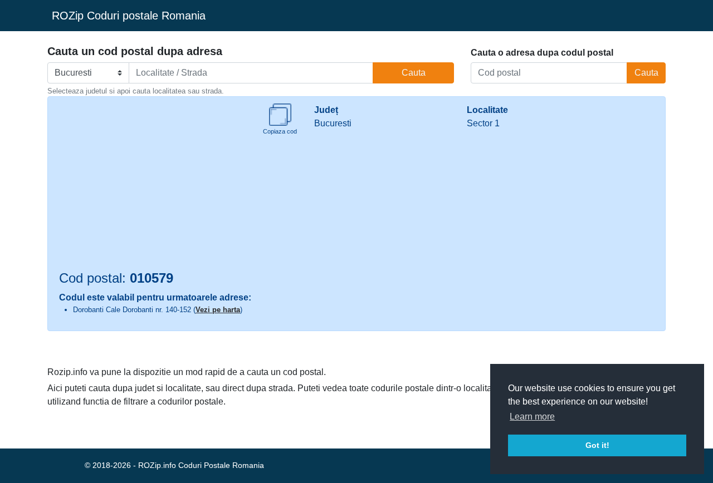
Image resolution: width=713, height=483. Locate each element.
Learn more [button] (532, 416)
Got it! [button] (597, 445)
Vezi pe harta (218, 309)
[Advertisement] (152, 187)
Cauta (414, 72)
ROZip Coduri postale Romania (129, 15)
